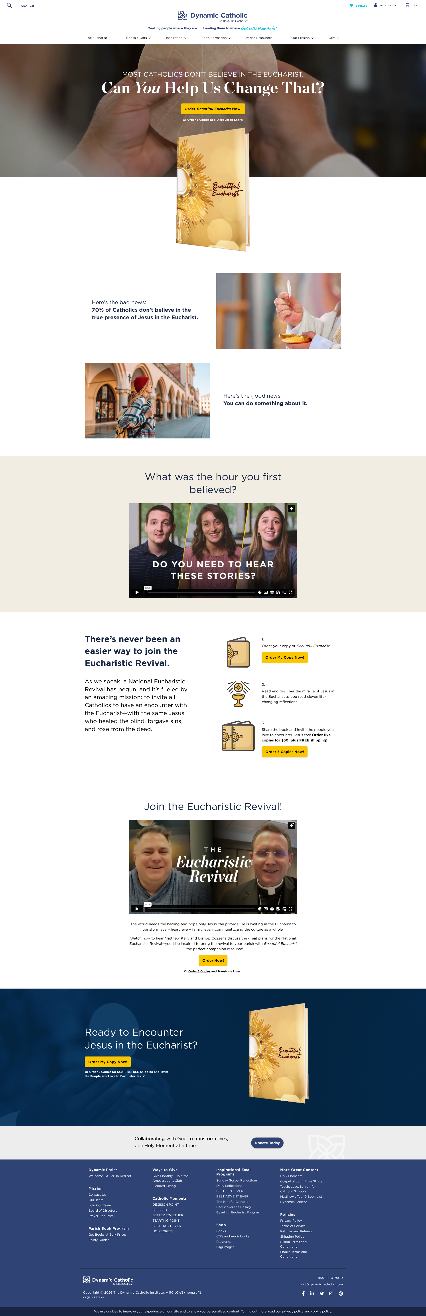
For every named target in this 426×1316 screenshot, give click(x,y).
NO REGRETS (162, 1231)
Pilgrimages (225, 1247)
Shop (221, 1225)
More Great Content (299, 1169)
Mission (96, 1188)
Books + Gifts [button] (136, 38)
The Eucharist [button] (96, 38)
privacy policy (293, 1311)
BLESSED (159, 1210)
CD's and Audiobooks (232, 1236)
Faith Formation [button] (214, 38)
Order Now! (213, 109)
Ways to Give (165, 1169)
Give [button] (332, 38)
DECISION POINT (165, 1205)
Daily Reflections (229, 1186)
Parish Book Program (109, 1228)
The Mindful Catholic (232, 1202)
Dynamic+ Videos (293, 1202)
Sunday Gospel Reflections (237, 1180)
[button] (358, 5)
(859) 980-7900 (329, 1278)
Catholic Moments (169, 1198)
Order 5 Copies (198, 120)
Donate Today (267, 1143)
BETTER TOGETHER (167, 1215)
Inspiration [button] (174, 38)
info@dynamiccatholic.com (321, 1284)
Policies (287, 1214)
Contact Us (97, 1195)
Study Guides (99, 1240)
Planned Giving (164, 1186)
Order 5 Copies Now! (284, 751)
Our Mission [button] (300, 38)
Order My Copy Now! (284, 657)
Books (221, 1231)
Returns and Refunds (296, 1231)
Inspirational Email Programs (234, 1171)
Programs (223, 1242)
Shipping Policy (292, 1237)
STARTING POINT (165, 1221)
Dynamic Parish (103, 1169)
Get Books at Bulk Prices (107, 1235)
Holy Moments (291, 1176)
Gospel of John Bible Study (301, 1181)
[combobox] (175, 5)
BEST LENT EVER (229, 1191)
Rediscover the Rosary (233, 1207)
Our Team (96, 1200)
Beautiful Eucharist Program (238, 1212)
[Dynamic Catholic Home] (213, 16)
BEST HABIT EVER (166, 1226)
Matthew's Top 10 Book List (301, 1197)
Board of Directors (103, 1211)
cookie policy (321, 1311)
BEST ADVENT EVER (232, 1196)
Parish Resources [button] (259, 38)
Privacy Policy (291, 1221)
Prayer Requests (101, 1216)
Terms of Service (293, 1226)
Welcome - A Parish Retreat (110, 1176)
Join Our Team (100, 1205)
